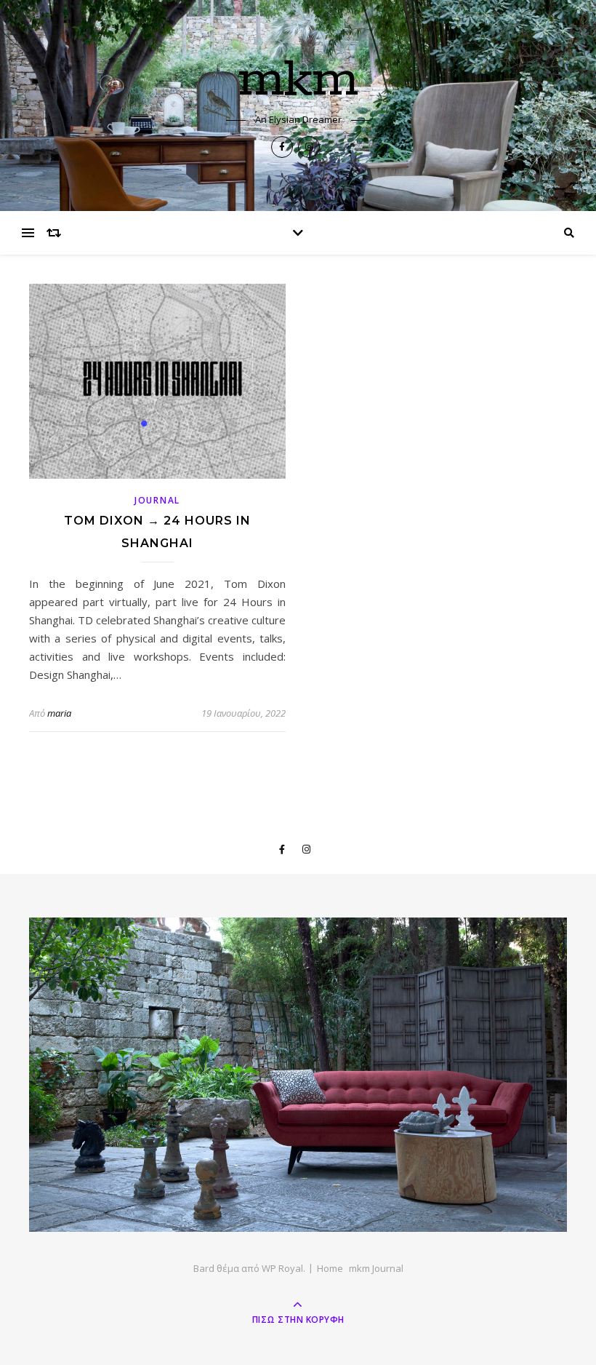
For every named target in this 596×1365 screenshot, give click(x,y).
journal (157, 500)
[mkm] (298, 1075)
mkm (298, 81)
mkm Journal (376, 1268)
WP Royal (282, 1268)
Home (330, 1268)
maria (59, 713)
